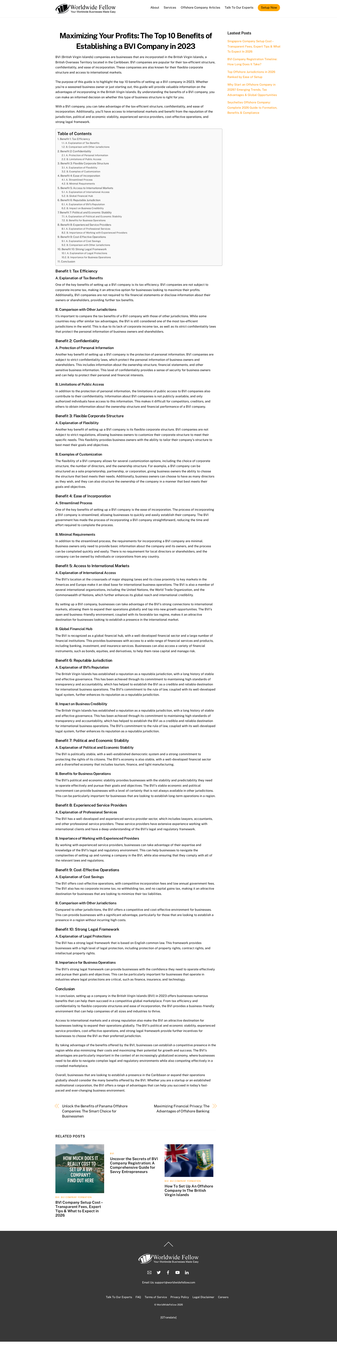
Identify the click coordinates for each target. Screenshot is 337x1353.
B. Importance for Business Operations (89, 257)
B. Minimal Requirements (81, 183)
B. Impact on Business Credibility (85, 208)
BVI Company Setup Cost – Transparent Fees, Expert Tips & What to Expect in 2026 (79, 1208)
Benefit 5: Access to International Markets (86, 188)
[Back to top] (168, 1246)
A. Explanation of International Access (87, 192)
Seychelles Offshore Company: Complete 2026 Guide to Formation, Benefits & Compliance (252, 107)
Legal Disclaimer (203, 1297)
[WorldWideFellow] (85, 12)
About (154, 7)
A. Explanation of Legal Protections (87, 253)
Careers (223, 1297)
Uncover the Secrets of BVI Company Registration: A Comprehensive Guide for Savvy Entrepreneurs (134, 1165)
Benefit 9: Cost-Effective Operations (83, 236)
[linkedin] (187, 1272)
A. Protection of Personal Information (87, 155)
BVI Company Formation (76, 1197)
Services (170, 7)
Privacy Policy (179, 1297)
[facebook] (168, 1272)
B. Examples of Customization (83, 171)
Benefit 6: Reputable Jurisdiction (80, 200)
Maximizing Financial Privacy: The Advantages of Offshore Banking (181, 1108)
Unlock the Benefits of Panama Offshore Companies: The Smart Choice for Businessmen (95, 1111)
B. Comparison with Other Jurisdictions (87, 146)
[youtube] (177, 1272)
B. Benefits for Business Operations (86, 220)
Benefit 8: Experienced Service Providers (85, 224)
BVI (57, 1197)
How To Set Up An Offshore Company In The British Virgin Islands (189, 1190)
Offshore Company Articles (200, 7)
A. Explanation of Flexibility (81, 167)
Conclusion (68, 261)
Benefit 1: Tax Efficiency (75, 139)
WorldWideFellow (167, 1304)
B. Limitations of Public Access (84, 159)
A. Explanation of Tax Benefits (82, 142)
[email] (149, 1272)
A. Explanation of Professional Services (88, 228)
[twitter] (159, 1272)
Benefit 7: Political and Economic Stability (86, 212)
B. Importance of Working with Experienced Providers (97, 232)
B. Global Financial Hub (80, 195)
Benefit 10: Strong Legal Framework (84, 249)
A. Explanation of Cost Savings (83, 241)
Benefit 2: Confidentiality (75, 151)
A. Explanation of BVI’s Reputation (85, 204)
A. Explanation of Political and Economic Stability (94, 216)
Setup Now (269, 7)
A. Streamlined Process (79, 179)
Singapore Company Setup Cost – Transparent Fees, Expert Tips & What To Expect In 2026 (253, 46)
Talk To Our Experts (239, 7)
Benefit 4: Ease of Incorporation (80, 175)
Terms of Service (156, 1297)
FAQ (138, 1297)
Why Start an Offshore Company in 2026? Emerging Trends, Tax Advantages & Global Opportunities (252, 90)
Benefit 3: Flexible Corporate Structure (84, 163)
